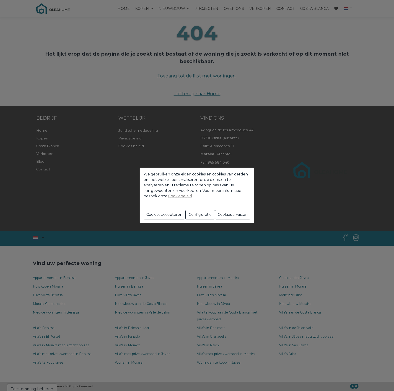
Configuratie (200, 214)
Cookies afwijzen (233, 214)
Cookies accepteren (164, 214)
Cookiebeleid (180, 196)
